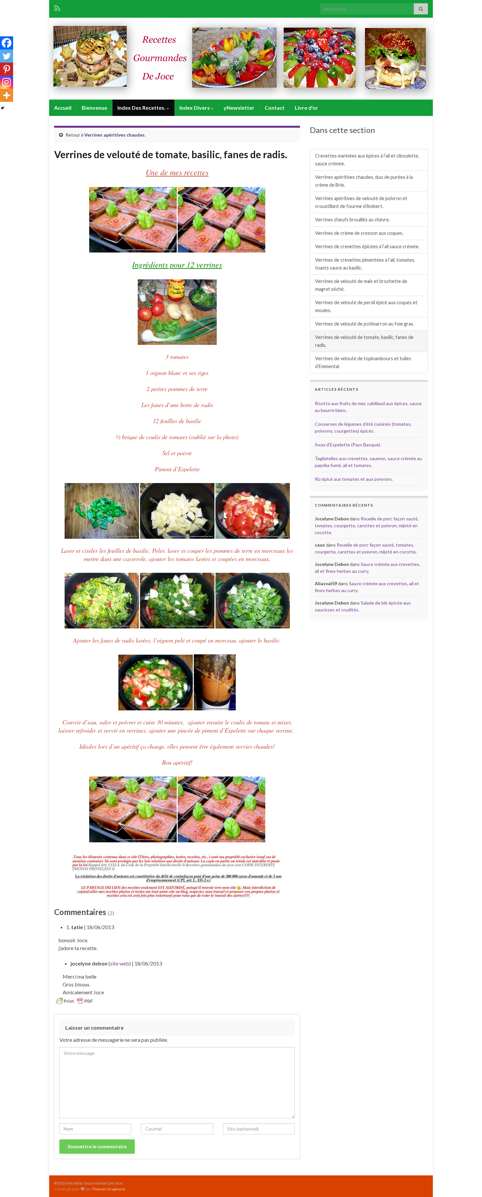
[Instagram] (6, 82)
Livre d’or (306, 107)
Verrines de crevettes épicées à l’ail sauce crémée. (367, 246)
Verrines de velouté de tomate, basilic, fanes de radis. (364, 341)
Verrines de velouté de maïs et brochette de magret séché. (361, 285)
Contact (275, 107)
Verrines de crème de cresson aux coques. (359, 233)
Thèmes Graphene (108, 1189)
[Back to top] (467, 1182)
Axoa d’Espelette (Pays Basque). (348, 444)
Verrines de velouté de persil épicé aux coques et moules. (366, 306)
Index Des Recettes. (142, 107)
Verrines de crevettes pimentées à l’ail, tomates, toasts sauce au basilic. (365, 264)
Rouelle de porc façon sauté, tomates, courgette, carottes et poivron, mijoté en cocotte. (367, 525)
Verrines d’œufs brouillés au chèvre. (352, 219)
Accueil (62, 107)
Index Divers (195, 107)
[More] (6, 95)
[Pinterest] (6, 69)
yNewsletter (239, 107)
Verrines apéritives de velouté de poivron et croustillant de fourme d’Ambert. (361, 202)
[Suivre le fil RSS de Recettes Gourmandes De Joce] (57, 7)
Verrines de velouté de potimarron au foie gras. (364, 324)
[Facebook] (6, 42)
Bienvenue (94, 107)
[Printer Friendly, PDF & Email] (74, 1000)
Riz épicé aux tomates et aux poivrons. (354, 479)
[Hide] (2, 108)
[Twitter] (6, 56)
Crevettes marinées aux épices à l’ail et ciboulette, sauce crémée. (367, 159)
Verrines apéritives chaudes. (115, 135)
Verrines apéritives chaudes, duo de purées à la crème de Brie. (364, 181)
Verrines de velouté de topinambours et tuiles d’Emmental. (363, 362)
